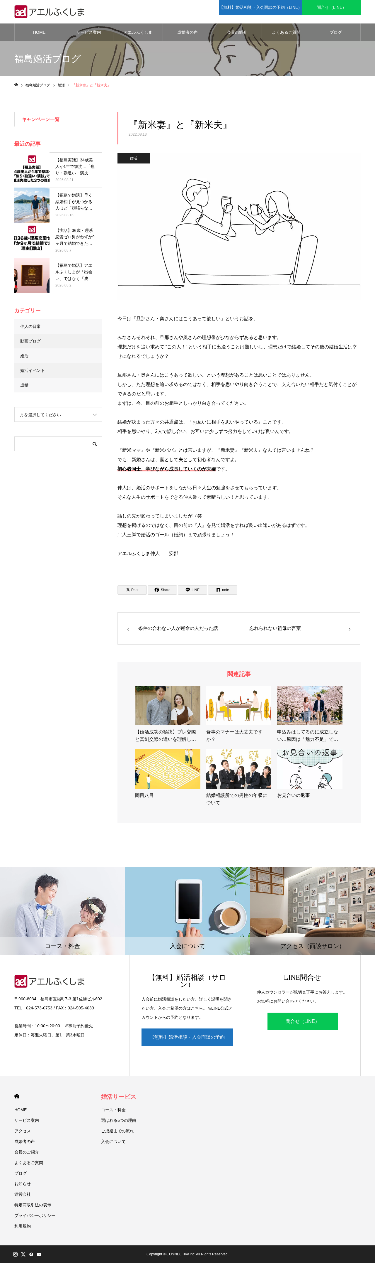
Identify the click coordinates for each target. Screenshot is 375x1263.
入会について (113, 1141)
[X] (23, 1254)
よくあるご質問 (286, 32)
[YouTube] (39, 1254)
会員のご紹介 (26, 1152)
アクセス (22, 1131)
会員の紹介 (237, 32)
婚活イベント (32, 370)
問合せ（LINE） (331, 7)
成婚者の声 (187, 32)
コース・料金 (113, 1109)
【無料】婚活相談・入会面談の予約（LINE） (260, 7)
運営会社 (22, 1194)
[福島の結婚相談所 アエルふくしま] (51, 11)
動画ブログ (30, 341)
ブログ (336, 32)
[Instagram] (15, 1254)
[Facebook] (31, 1254)
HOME (39, 32)
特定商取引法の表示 (32, 1205)
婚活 (133, 158)
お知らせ (22, 1183)
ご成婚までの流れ (117, 1131)
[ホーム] (16, 85)
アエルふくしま (138, 32)
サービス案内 (88, 32)
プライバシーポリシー (34, 1215)
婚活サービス (118, 1096)
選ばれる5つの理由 (118, 1120)
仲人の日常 (30, 326)
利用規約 (22, 1226)
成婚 (24, 385)
